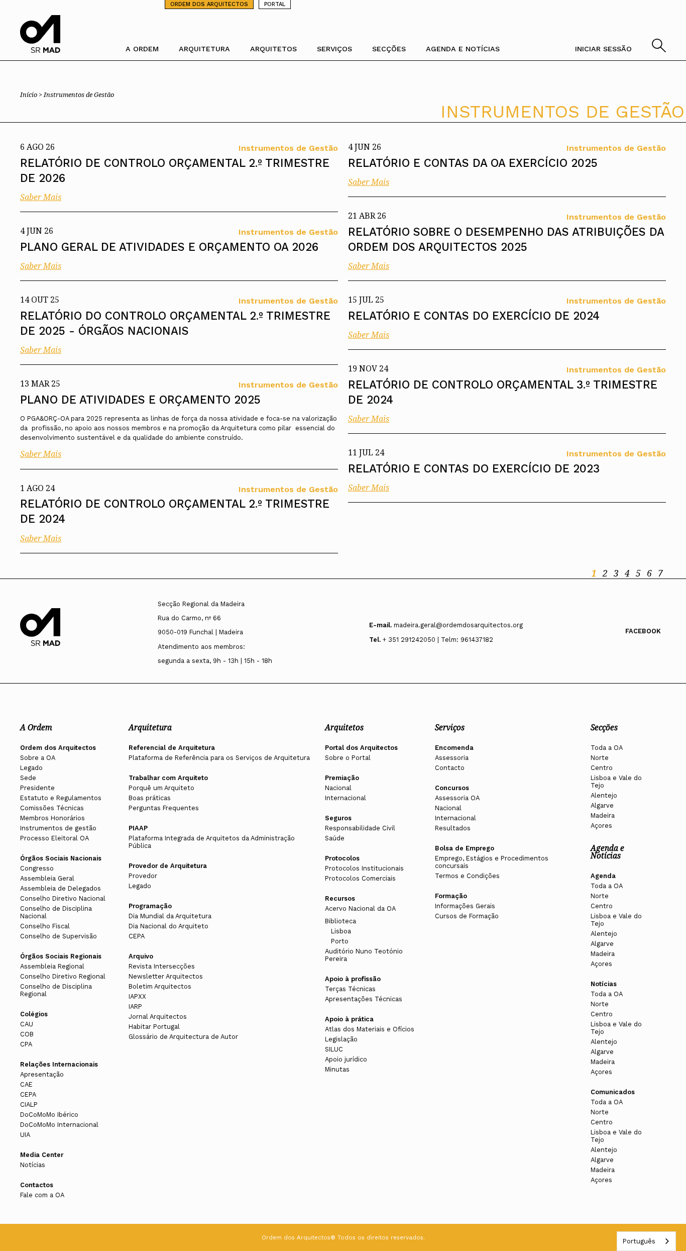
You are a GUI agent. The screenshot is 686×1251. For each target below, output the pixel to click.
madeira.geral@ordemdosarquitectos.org (458, 625)
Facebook (643, 631)
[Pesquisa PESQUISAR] (659, 49)
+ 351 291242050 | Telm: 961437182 (438, 639)
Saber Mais (40, 197)
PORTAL (274, 4)
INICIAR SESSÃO (603, 49)
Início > (32, 94)
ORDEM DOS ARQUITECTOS (209, 4)
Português (638, 1241)
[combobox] (646, 1241)
